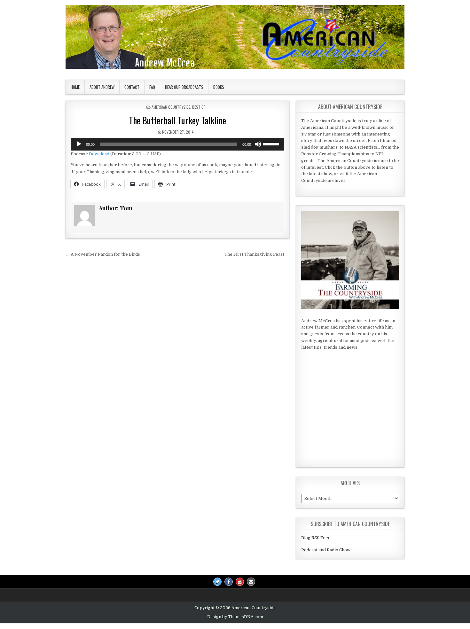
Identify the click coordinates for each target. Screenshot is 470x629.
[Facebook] (228, 582)
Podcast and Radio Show (325, 549)
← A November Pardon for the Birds (103, 254)
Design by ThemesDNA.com (235, 617)
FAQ (152, 87)
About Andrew (102, 87)
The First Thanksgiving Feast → (256, 254)
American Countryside (171, 107)
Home (75, 87)
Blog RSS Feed (316, 537)
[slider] (272, 143)
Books (218, 87)
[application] (177, 144)
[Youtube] (240, 582)
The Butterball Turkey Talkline (177, 120)
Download (99, 153)
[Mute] (258, 144)
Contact (131, 87)
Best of (198, 107)
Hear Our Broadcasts (184, 87)
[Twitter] (217, 582)
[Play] (79, 144)
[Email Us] (251, 582)
